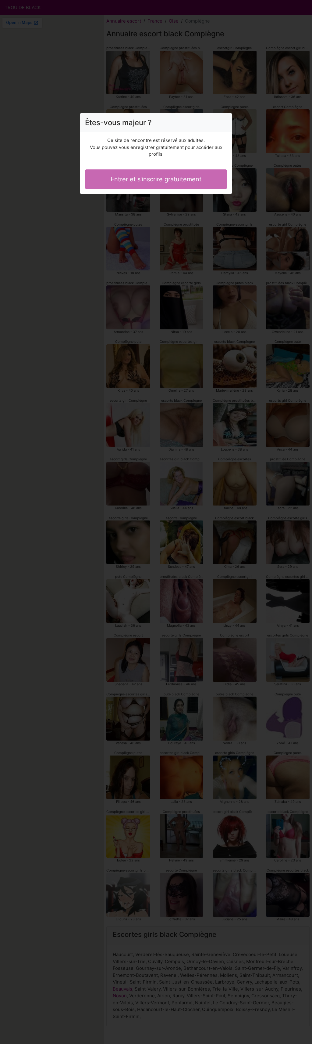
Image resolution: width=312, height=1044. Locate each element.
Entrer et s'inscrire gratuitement (156, 179)
